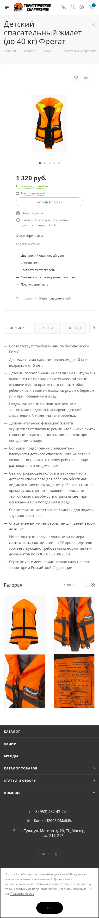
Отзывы (75, 328)
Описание (18, 328)
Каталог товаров (20, 768)
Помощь (12, 793)
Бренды (11, 756)
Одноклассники (55, 854)
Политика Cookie (22, 894)
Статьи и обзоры (20, 780)
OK (49, 908)
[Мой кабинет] (82, 7)
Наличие (47, 328)
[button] (39, 163)
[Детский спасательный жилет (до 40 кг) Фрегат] (49, 123)
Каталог (12, 731)
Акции (10, 744)
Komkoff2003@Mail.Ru (53, 820)
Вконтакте (43, 854)
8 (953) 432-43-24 (50, 812)
